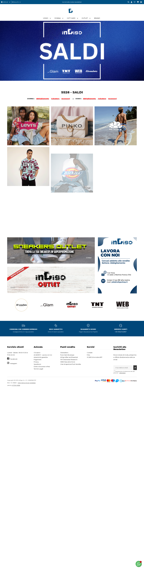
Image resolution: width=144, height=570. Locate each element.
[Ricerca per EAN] (140, 2)
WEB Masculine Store (67, 362)
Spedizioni (37, 364)
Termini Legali (38, 369)
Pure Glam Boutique (67, 355)
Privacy (36, 362)
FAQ (88, 355)
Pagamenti (37, 359)
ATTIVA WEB (16, 385)
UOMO (12, 139)
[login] (130, 2)
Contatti (89, 352)
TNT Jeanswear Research (68, 359)
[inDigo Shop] (72, 15)
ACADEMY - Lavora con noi (43, 355)
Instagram (13, 363)
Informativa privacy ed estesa (27, 383)
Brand (97, 18)
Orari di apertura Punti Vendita (70, 364)
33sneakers (64, 352)
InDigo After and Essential (69, 357)
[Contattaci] (133, 2)
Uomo (45, 18)
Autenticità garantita (41, 357)
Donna (58, 18)
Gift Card (71, 18)
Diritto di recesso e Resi (42, 366)
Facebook (13, 359)
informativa (122, 373)
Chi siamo (37, 352)
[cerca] (127, 2)
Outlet (85, 18)
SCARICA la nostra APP (94, 357)
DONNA (43, 139)
